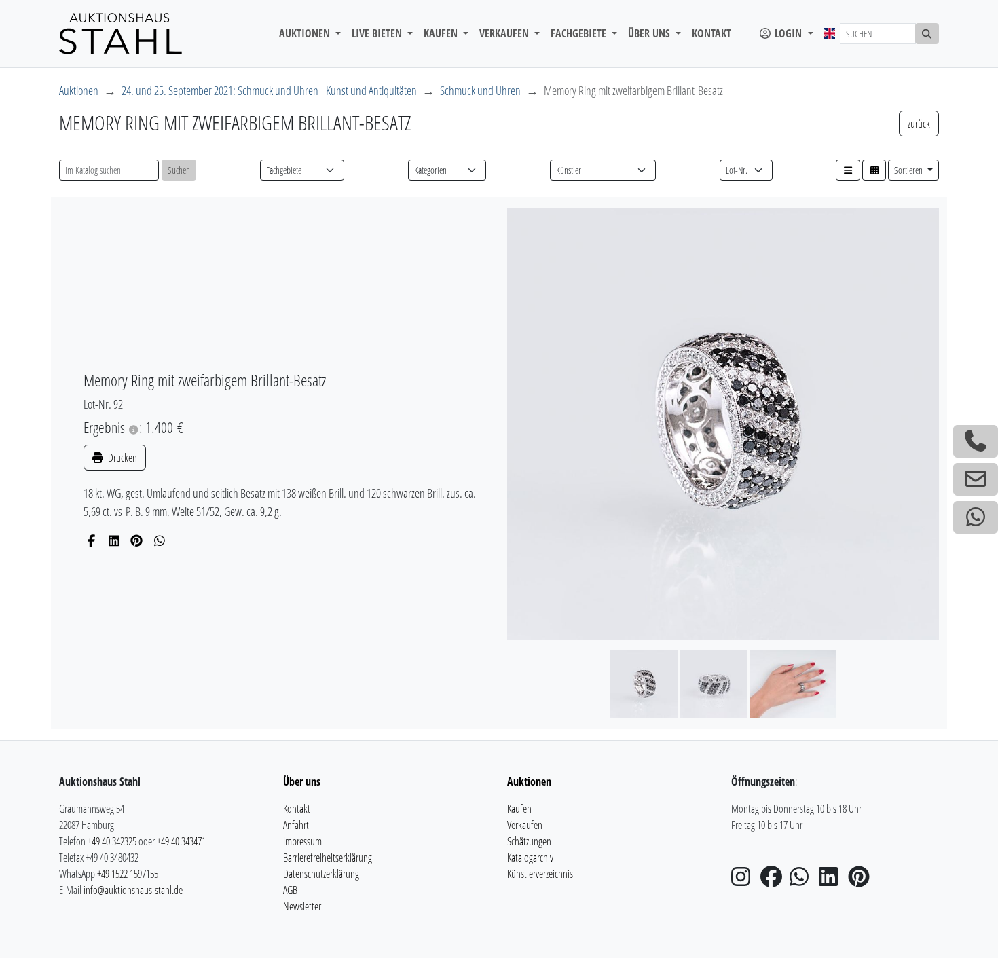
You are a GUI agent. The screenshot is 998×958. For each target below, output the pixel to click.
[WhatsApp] (160, 540)
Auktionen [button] (306, 33)
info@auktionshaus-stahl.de (133, 890)
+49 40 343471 (181, 841)
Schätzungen (529, 841)
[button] (848, 170)
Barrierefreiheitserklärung (327, 857)
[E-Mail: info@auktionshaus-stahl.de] (975, 479)
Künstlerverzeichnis (540, 873)
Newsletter (302, 906)
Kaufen (519, 808)
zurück (919, 123)
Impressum (302, 841)
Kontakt (711, 33)
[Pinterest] (137, 540)
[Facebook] (91, 540)
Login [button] (788, 33)
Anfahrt (296, 824)
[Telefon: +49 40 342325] (975, 441)
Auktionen (78, 90)
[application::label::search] (927, 33)
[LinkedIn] (114, 540)
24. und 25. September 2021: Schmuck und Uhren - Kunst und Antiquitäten (269, 90)
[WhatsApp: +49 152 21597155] (975, 517)
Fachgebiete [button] (580, 33)
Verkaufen (524, 824)
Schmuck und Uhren (480, 90)
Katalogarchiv (530, 857)
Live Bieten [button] (378, 33)
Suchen (179, 170)
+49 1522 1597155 (127, 873)
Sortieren (909, 170)
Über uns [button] (650, 33)
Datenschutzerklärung (321, 873)
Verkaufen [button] (505, 33)
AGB (290, 890)
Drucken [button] (121, 457)
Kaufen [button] (442, 33)
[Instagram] (744, 880)
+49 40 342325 (112, 841)
